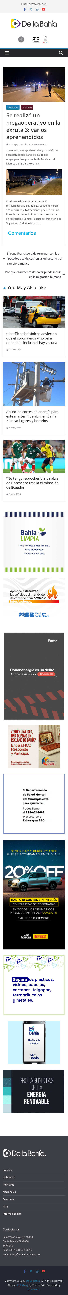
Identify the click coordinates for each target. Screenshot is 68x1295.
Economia (8, 1199)
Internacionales (12, 1213)
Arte (5, 1206)
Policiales (27, 107)
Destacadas (13, 107)
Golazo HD (9, 1177)
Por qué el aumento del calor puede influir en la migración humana (33, 274)
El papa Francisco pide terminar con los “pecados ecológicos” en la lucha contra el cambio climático (34, 258)
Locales (7, 1170)
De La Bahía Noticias (38, 144)
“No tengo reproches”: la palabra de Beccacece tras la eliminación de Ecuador (32, 483)
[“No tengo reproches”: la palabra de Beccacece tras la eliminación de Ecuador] (34, 443)
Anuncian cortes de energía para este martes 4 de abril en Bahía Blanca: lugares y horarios (32, 416)
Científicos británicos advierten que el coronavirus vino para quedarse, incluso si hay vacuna (31, 338)
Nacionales (9, 1192)
